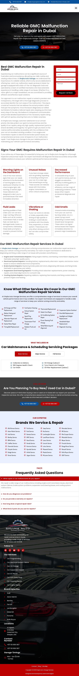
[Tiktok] (22, 550)
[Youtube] (14, 550)
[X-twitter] (18, 550)
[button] (76, 8)
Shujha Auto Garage (27, 78)
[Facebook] (5, 550)
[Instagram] (9, 550)
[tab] (23, 354)
